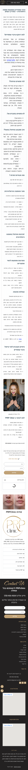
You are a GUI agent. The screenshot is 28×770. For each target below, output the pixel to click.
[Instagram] (23, 683)
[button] (26, 2)
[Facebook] (25, 683)
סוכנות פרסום (17, 767)
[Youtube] (20, 683)
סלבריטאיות (11, 60)
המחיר (20, 339)
